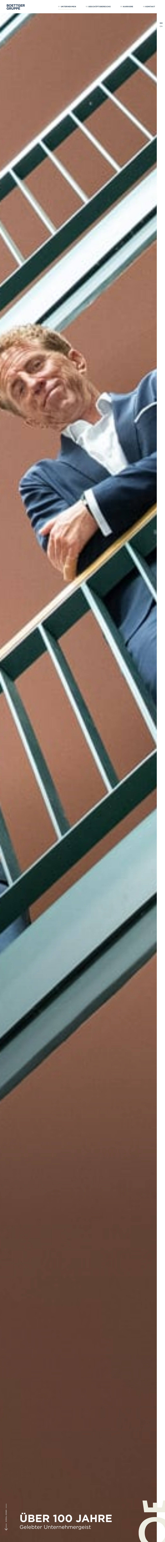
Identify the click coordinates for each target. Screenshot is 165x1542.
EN (161, 26)
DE (161, 23)
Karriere (128, 6)
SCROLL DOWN (6, 1517)
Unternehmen (68, 6)
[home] (16, 9)
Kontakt (150, 6)
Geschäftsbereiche (99, 6)
